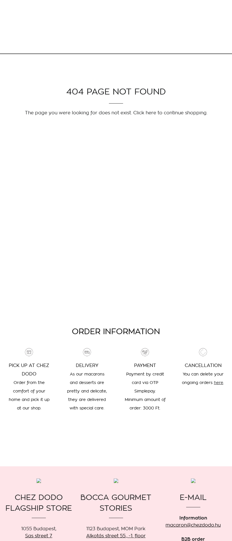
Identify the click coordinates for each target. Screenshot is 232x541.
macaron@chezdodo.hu (193, 525)
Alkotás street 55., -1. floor (116, 536)
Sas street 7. (38, 536)
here (218, 382)
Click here (144, 113)
